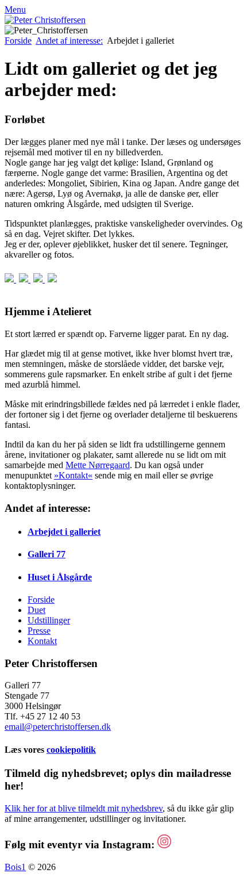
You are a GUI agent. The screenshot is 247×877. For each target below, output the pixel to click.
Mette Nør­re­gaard (97, 465)
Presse (39, 630)
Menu (15, 9)
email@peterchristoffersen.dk (58, 727)
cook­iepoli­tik (71, 750)
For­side (18, 40)
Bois (15, 867)
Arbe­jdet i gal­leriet (64, 532)
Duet (36, 610)
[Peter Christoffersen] (45, 20)
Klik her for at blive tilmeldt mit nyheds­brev (84, 808)
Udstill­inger (49, 620)
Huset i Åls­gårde (60, 577)
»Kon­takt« (73, 475)
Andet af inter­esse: (69, 40)
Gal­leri (46, 554)
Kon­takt (42, 641)
